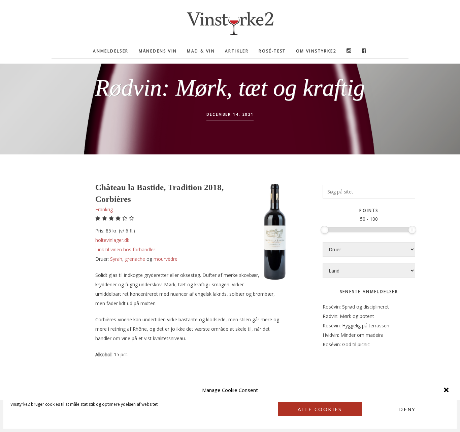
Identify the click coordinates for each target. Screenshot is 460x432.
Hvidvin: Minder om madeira (353, 335)
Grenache (135, 259)
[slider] (325, 230)
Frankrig (104, 209)
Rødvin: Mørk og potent (348, 316)
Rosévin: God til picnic (346, 344)
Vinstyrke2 (230, 21)
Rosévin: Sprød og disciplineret (356, 306)
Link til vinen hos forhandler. (125, 249)
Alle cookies (320, 409)
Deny (407, 409)
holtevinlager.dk (112, 240)
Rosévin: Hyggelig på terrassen (356, 325)
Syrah (116, 259)
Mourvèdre (165, 259)
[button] (446, 390)
